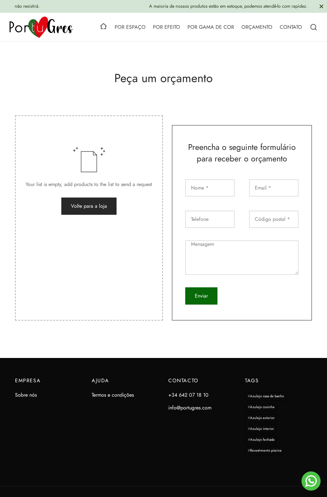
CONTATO (291, 27)
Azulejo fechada (262, 440)
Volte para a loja (89, 206)
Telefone (200, 219)
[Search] (313, 27)
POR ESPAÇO (130, 27)
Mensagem (203, 244)
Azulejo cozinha (262, 407)
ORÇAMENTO (256, 27)
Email (263, 187)
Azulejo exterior (262, 418)
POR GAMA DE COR (210, 27)
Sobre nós (26, 395)
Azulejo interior (262, 429)
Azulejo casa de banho (267, 396)
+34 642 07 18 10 (188, 395)
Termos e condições (113, 395)
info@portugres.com (189, 407)
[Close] (321, 6)
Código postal (272, 219)
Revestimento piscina (265, 450)
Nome (200, 187)
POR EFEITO (166, 27)
